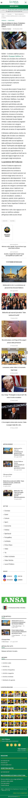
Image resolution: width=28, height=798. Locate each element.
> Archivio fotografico (8, 670)
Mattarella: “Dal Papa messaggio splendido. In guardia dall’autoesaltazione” (19, 494)
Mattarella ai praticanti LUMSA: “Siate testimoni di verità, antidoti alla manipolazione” (13, 482)
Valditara (12, 220)
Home (3, 14)
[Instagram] (11, 745)
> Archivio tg (5, 666)
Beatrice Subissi (7, 28)
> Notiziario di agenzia (8, 680)
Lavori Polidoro (9, 564)
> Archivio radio (6, 663)
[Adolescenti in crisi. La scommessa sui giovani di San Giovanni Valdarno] (14, 274)
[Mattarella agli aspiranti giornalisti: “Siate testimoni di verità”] (14, 301)
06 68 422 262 (5, 760)
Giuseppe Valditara (15, 56)
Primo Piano (8, 545)
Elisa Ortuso (6, 641)
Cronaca (9, 14)
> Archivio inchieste (7, 676)
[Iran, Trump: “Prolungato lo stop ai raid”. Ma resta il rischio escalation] (14, 383)
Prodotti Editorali (5, 785)
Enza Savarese (16, 635)
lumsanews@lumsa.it (6, 764)
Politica (6, 530)
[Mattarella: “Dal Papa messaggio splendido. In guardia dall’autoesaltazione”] (8, 493)
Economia (7, 526)
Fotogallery (8, 537)
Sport (6, 522)
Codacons (5, 220)
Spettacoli (7, 533)
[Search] (25, 2)
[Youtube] (19, 745)
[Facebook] (7, 745)
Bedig (19, 796)
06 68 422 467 (5, 772)
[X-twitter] (15, 745)
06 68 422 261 (4, 762)
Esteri (6, 514)
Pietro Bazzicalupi (17, 626)
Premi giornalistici (5, 783)
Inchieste (7, 541)
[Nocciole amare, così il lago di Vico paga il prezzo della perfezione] (14, 329)
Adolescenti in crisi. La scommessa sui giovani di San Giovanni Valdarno (19, 452)
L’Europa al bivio (7, 474)
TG (5, 552)
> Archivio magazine (8, 673)
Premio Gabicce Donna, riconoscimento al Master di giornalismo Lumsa (19, 465)
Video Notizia (8, 560)
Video (6, 549)
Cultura (6, 518)
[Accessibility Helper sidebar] (26, 352)
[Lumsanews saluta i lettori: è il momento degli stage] (14, 356)
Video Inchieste (9, 556)
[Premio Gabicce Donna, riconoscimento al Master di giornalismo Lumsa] (8, 464)
